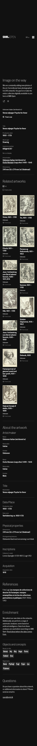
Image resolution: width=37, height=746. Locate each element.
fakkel (5, 656)
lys (28, 664)
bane (5, 664)
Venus (5, 651)
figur (23, 664)
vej (11, 651)
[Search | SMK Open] (9, 37)
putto (26, 651)
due (11, 656)
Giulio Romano (8, 162)
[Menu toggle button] (33, 37)
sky (15, 651)
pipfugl (11, 664)
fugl (17, 664)
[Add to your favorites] (8, 101)
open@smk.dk (8, 697)
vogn (20, 651)
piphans (6, 668)
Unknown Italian (9, 160)
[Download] (4, 101)
